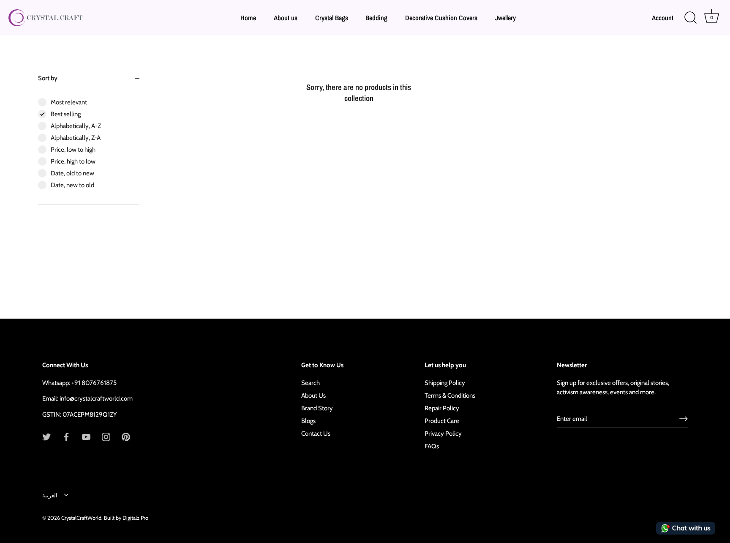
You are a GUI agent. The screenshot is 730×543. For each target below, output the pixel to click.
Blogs (308, 421)
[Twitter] (46, 436)
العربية (49, 495)
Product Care (442, 421)
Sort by (47, 78)
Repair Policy (442, 408)
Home (248, 17)
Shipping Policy (445, 383)
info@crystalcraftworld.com (96, 398)
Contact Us (315, 433)
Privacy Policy (443, 433)
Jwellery (505, 17)
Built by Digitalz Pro (126, 518)
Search (310, 383)
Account (662, 17)
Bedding (376, 17)
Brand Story (317, 408)
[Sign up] (683, 419)
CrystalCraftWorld (81, 518)
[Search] (690, 17)
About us (285, 17)
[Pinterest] (126, 436)
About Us (313, 395)
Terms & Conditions (450, 395)
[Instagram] (106, 436)
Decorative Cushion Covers (441, 17)
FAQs (432, 446)
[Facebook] (66, 436)
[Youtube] (86, 436)
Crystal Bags (331, 17)
